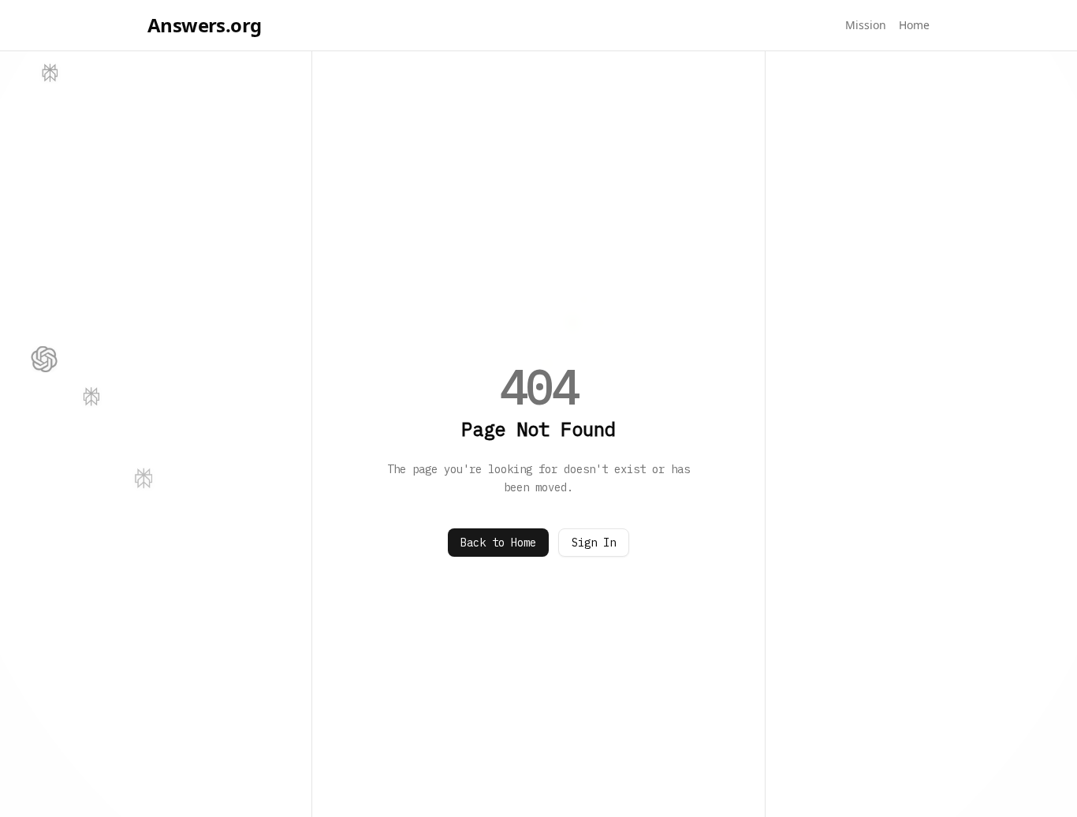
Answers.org (204, 25)
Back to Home (498, 542)
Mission (865, 24)
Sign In (594, 542)
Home (914, 24)
